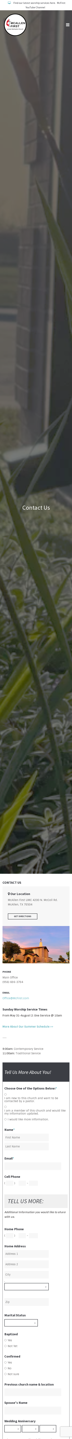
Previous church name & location (29, 1384)
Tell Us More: (26, 1201)
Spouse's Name (15, 1403)
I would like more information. (28, 1119)
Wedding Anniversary (19, 1421)
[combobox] (26, 1286)
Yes (10, 1340)
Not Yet (12, 1346)
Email (9, 1158)
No (9, 1368)
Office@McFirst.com (16, 998)
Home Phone (14, 1229)
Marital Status (15, 1315)
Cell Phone (12, 1177)
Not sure (13, 1374)
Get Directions (22, 916)
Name (9, 1130)
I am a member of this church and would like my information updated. (35, 1112)
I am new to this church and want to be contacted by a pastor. (31, 1100)
